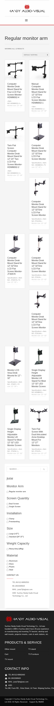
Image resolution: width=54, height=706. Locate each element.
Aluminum (13, 561)
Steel (11, 570)
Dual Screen (14, 504)
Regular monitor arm (17, 492)
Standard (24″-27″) (16, 537)
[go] (43, 469)
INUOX (41, 702)
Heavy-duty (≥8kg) (16, 549)
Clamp (11, 519)
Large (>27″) (14, 534)
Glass (11, 564)
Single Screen (14, 507)
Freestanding (14, 522)
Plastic (12, 567)
